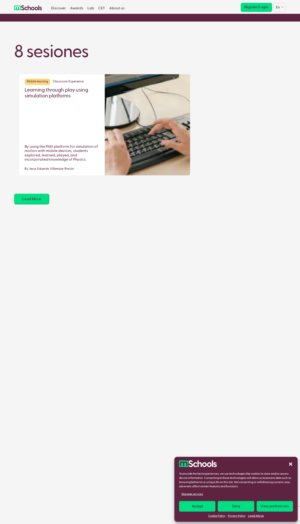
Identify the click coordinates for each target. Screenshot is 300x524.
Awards (76, 8)
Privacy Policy (237, 516)
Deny (236, 506)
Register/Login (256, 7)
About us (116, 8)
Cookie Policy (216, 516)
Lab (90, 8)
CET (101, 8)
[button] (290, 463)
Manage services (192, 494)
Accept (197, 506)
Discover (58, 8)
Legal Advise (256, 516)
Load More (31, 199)
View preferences (274, 506)
